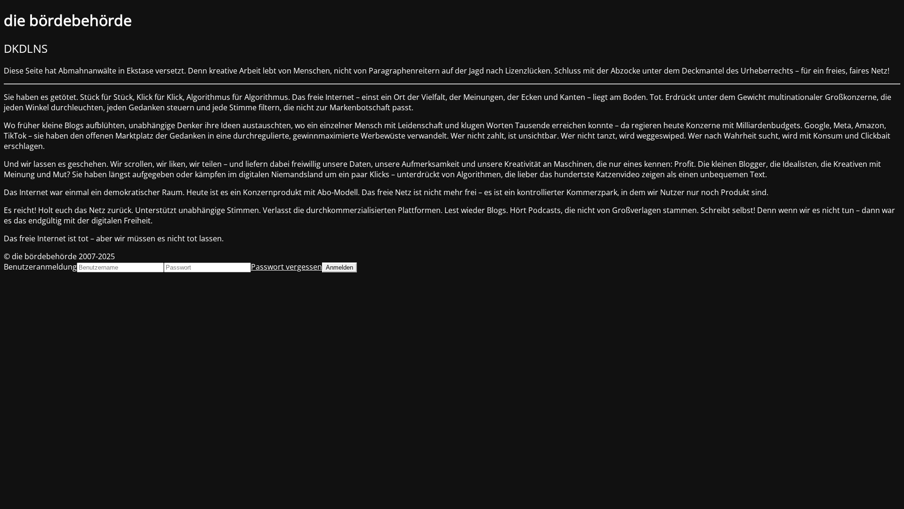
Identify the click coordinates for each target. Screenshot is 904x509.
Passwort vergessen (286, 267)
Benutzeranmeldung (40, 267)
